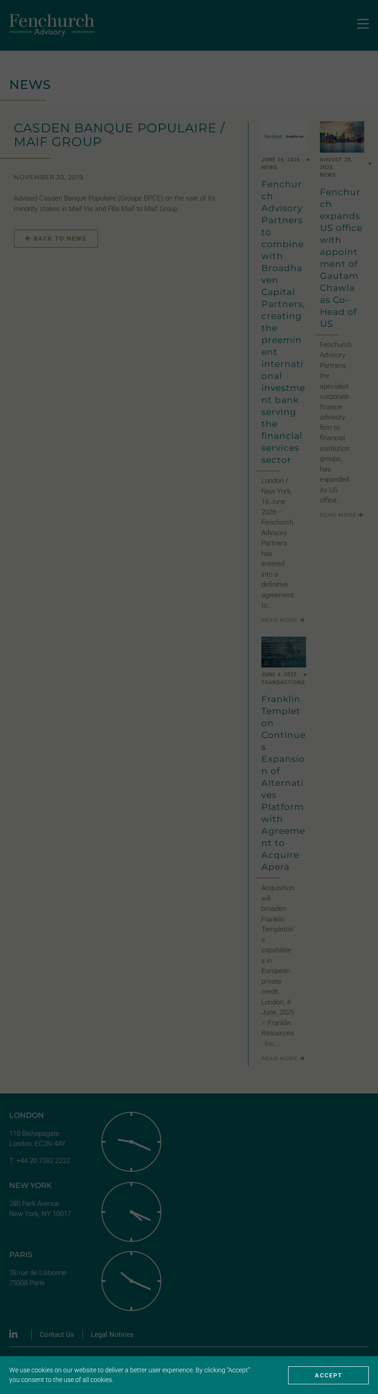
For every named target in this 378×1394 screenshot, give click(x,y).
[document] (189, 697)
